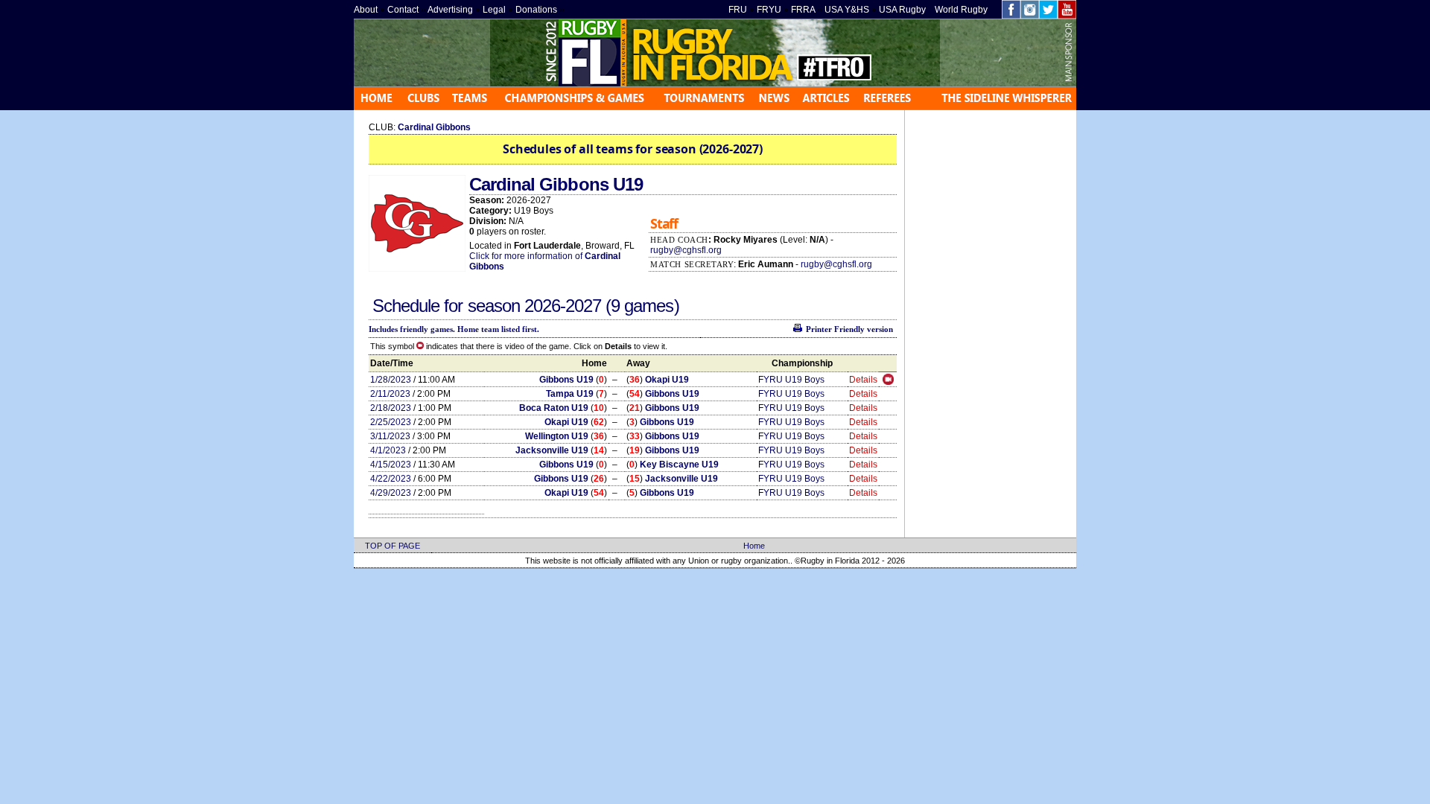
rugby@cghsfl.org (686, 250)
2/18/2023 (390, 408)
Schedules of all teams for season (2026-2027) (633, 149)
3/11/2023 (390, 436)
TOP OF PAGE (392, 545)
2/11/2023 (390, 394)
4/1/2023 (388, 450)
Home (754, 545)
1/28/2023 (390, 379)
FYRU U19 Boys (791, 379)
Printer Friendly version (849, 329)
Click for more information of (527, 256)
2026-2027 (565, 306)
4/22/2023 (390, 478)
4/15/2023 (390, 464)
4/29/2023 (390, 493)
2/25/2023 (390, 422)
